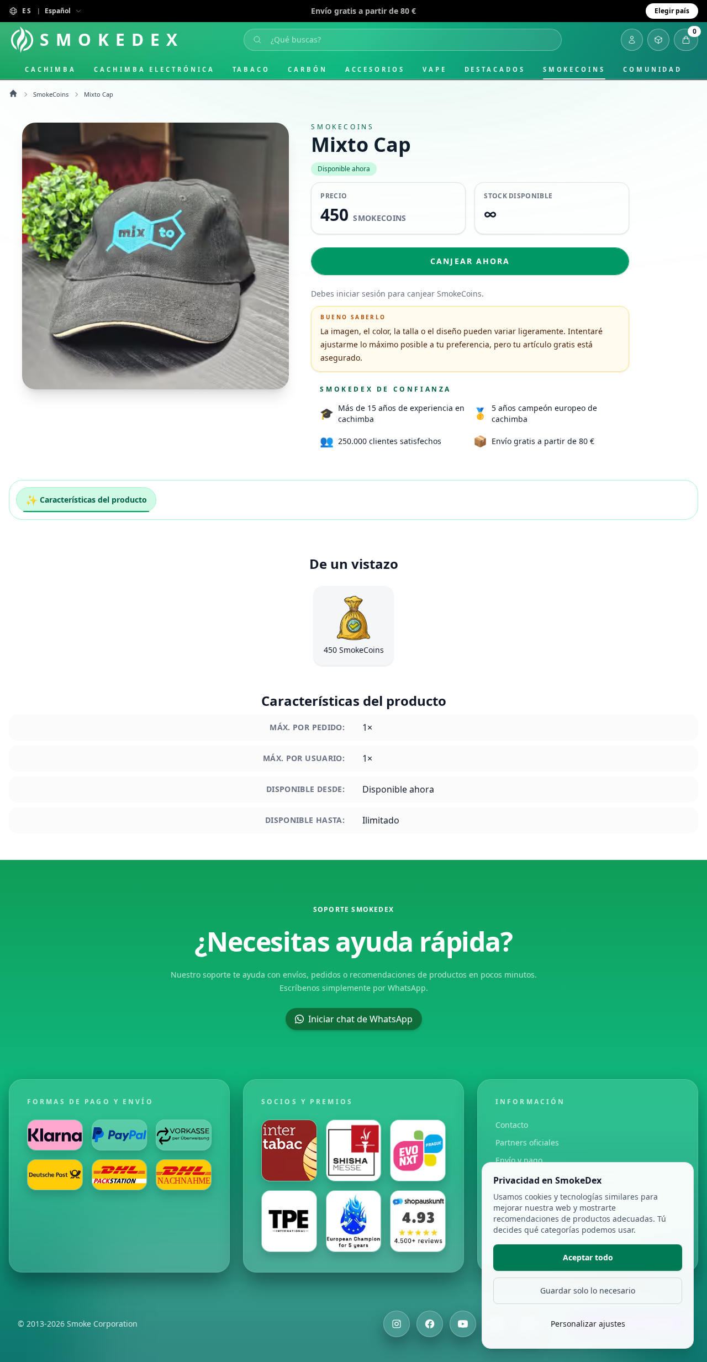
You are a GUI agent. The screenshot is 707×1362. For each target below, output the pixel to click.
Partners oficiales (527, 1142)
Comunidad (652, 69)
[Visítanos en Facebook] (429, 1324)
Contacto (511, 1125)
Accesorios (375, 69)
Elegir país (672, 10)
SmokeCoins (574, 69)
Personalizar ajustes (588, 1323)
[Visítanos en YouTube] (463, 1324)
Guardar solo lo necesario (587, 1290)
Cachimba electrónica (154, 69)
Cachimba (50, 69)
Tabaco (252, 69)
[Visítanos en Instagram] (396, 1324)
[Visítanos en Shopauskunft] (418, 1221)
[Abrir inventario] (658, 40)
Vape (435, 69)
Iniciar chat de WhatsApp (360, 1019)
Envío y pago (518, 1160)
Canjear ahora (470, 261)
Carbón (308, 69)
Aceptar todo (588, 1257)
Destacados (495, 69)
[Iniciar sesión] (632, 40)
